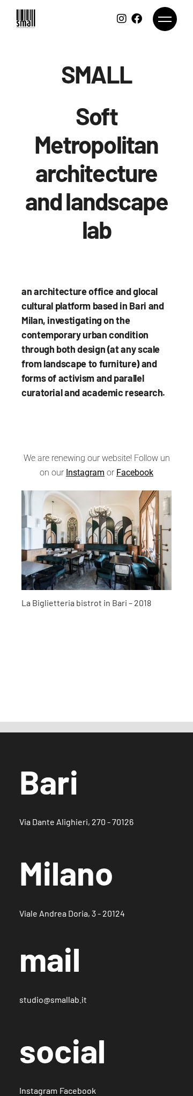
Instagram (85, 472)
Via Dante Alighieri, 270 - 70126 (76, 822)
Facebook (78, 1090)
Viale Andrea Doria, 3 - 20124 (72, 913)
